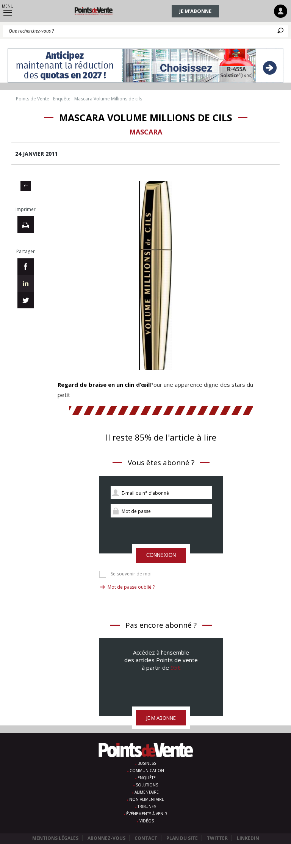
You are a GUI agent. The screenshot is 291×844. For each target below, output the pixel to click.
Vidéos (146, 821)
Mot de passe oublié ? (131, 587)
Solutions (147, 785)
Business (147, 763)
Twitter (217, 838)
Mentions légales (55, 838)
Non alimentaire (146, 799)
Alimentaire (147, 792)
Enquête (147, 777)
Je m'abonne (195, 11)
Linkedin (248, 838)
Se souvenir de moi (131, 574)
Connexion (161, 555)
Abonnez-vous (106, 838)
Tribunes (147, 806)
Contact (146, 838)
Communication (147, 770)
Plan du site (182, 838)
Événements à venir (146, 813)
